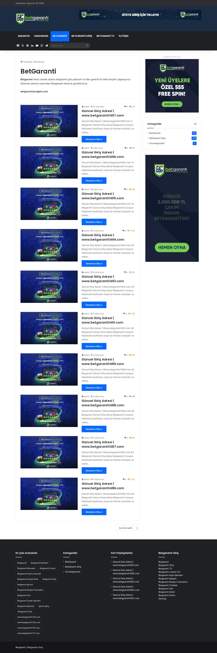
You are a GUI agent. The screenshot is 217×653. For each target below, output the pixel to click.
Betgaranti (22, 563)
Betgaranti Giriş (49, 579)
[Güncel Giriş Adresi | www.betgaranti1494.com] (49, 245)
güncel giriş (44, 606)
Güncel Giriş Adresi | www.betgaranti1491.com (102, 320)
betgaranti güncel (25, 584)
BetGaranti (60, 36)
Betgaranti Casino (48, 568)
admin (86, 106)
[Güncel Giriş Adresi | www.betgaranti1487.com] (49, 452)
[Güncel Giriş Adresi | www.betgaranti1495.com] (49, 204)
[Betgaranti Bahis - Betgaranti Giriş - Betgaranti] (32, 19)
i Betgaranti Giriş (24, 611)
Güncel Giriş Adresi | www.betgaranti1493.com (103, 278)
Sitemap (162, 598)
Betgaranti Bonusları (26, 568)
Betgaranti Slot (24, 595)
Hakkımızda (41, 36)
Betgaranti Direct (167, 595)
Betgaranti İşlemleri (25, 606)
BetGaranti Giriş (81, 36)
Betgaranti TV (105, 36)
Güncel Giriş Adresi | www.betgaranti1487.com (103, 444)
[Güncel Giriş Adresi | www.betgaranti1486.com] (49, 494)
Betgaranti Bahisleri (39, 563)
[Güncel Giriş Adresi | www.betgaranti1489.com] (49, 369)
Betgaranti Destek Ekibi (27, 579)
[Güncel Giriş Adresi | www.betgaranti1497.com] (49, 121)
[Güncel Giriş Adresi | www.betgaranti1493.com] (49, 287)
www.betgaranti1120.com (28, 617)
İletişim (123, 36)
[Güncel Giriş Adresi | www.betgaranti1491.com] (49, 328)
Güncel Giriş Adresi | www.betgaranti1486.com (103, 485)
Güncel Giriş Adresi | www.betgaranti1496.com (103, 154)
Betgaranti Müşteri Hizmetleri (30, 590)
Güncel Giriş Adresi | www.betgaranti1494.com (103, 237)
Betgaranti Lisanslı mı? (169, 572)
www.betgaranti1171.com (28, 633)
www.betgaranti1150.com (28, 622)
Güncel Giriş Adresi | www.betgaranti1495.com (103, 195)
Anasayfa (24, 36)
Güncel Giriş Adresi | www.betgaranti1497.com (103, 113)
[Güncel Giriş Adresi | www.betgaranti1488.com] (49, 411)
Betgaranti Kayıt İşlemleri (171, 575)
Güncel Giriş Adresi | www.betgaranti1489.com (103, 361)
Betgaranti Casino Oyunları (29, 573)
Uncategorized (156, 143)
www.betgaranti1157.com (28, 628)
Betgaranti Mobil (167, 592)
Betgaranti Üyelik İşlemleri (29, 601)
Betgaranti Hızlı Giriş (172, 57)
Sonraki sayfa (125, 528)
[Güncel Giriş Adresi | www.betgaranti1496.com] (49, 162)
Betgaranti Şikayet (167, 578)
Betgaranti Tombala (168, 585)
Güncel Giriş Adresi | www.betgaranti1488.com (103, 403)
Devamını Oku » (94, 139)
